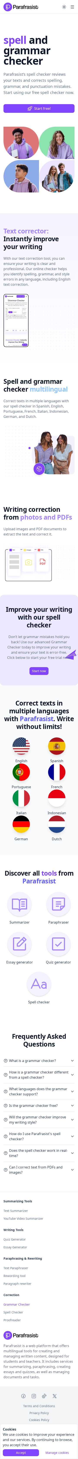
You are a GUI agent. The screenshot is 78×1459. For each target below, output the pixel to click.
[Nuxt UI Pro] (20, 7)
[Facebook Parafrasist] (23, 1396)
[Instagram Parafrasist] (33, 1396)
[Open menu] (72, 6)
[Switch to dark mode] (64, 6)
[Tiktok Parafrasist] (44, 1396)
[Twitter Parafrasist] (54, 1396)
